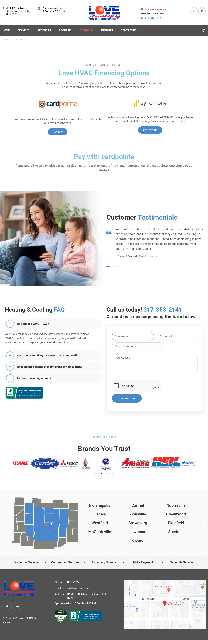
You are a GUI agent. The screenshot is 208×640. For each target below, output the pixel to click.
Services (24, 30)
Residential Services (26, 562)
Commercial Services (65, 562)
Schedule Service (181, 562)
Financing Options (104, 562)
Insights (107, 30)
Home (6, 30)
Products (44, 30)
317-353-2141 (153, 18)
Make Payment (143, 562)
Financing (86, 30)
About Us (65, 30)
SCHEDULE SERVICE (155, 9)
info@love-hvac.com (77, 588)
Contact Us (129, 30)
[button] (17, 464)
